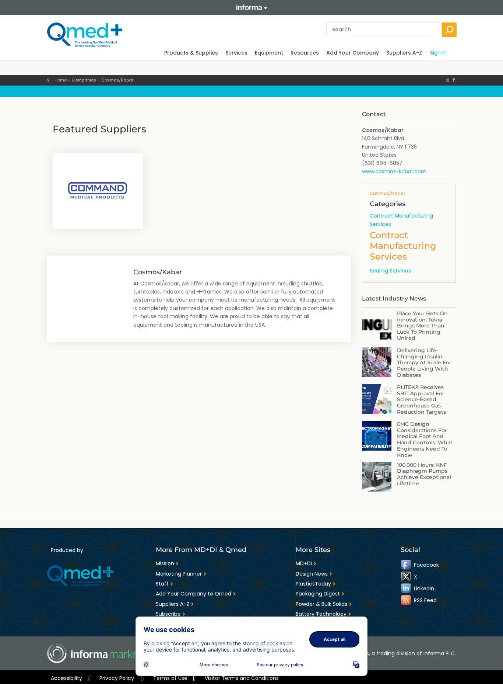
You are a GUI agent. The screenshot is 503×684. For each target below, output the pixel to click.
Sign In (438, 52)
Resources (305, 52)
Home (60, 80)
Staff (162, 583)
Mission (165, 563)
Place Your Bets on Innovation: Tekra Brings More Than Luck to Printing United (422, 325)
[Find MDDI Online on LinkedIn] (406, 588)
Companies (84, 80)
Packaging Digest (318, 593)
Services (236, 52)
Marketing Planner (179, 573)
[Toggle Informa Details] (251, 7)
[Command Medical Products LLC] (98, 190)
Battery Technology (321, 614)
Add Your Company (352, 52)
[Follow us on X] (447, 80)
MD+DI (304, 563)
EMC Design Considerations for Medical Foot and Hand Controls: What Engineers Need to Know (425, 439)
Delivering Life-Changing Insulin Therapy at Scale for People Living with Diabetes (424, 362)
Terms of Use (173, 678)
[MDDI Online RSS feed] (406, 600)
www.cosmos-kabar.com (394, 171)
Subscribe (168, 614)
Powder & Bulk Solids (321, 604)
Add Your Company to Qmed (193, 593)
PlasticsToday (313, 583)
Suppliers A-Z (404, 52)
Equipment (269, 52)
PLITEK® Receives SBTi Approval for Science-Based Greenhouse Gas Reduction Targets (421, 399)
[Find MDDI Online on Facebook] (406, 565)
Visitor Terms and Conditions (242, 678)
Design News (312, 573)
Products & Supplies (191, 52)
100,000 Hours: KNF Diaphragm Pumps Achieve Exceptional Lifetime (424, 474)
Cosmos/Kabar (117, 80)
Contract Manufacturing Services (401, 220)
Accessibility (70, 678)
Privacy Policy (120, 678)
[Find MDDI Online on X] (406, 576)
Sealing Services (390, 270)
